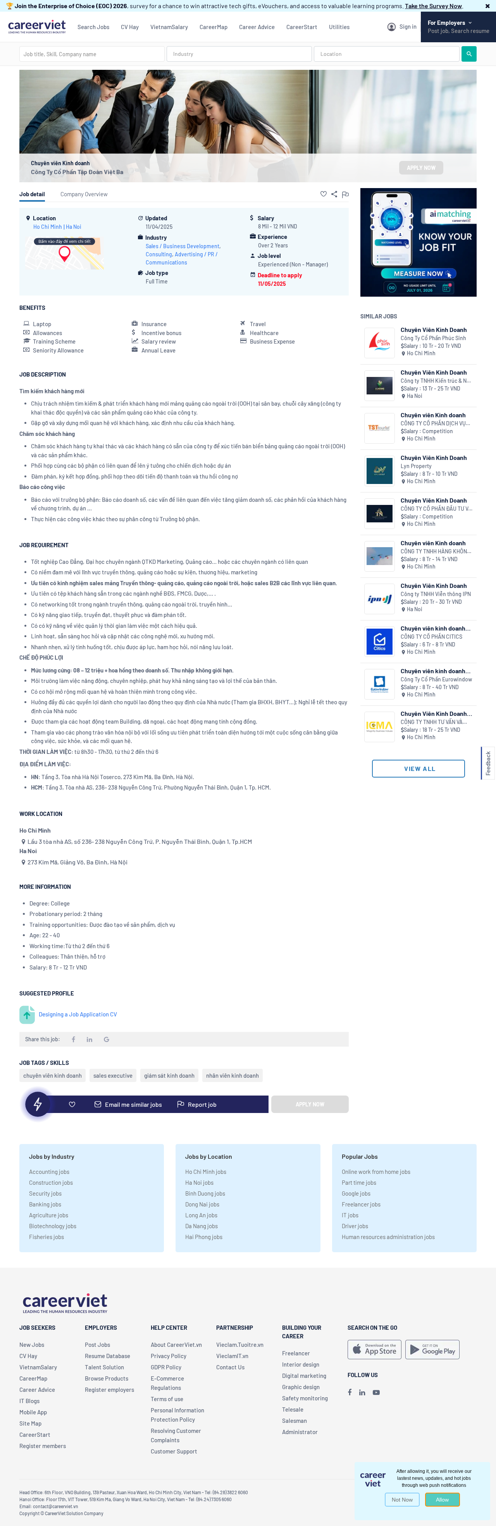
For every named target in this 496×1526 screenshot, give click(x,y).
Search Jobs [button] (93, 26)
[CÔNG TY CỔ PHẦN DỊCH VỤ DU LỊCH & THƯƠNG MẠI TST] (379, 428)
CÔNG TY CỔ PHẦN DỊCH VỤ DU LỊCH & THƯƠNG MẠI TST (434, 423)
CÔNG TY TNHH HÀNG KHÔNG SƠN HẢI (435, 551)
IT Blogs (29, 1400)
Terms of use (167, 1398)
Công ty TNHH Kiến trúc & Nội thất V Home (436, 381)
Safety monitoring (305, 1398)
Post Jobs (97, 1344)
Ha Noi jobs (199, 1182)
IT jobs (350, 1214)
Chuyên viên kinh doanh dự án (433, 670)
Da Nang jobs (201, 1225)
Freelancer (296, 1353)
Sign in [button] (408, 26)
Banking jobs (45, 1204)
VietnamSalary (169, 26)
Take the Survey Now (433, 5)
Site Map (30, 1423)
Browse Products (106, 1378)
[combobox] (92, 54)
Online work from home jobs (376, 1171)
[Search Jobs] (469, 54)
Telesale (292, 1409)
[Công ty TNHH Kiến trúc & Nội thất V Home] (379, 386)
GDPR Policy (166, 1367)
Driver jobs (355, 1225)
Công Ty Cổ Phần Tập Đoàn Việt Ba (77, 171)
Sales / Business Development (182, 246)
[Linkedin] (362, 1392)
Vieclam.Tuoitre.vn (240, 1344)
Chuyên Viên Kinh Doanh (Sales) (434, 713)
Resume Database (107, 1355)
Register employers (109, 1389)
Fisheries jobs (46, 1236)
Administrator (300, 1431)
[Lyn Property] (379, 471)
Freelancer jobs (361, 1204)
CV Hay (130, 26)
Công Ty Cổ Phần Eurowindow (436, 679)
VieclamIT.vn (232, 1355)
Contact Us (230, 1367)
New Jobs (31, 1344)
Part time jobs (359, 1182)
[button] (487, 5)
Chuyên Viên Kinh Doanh (434, 329)
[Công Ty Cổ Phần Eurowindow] (379, 684)
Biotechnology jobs (52, 1225)
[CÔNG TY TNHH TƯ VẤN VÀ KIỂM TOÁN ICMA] (379, 727)
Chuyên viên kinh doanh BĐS (433, 628)
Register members (42, 1445)
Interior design (300, 1364)
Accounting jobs (49, 1171)
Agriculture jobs (48, 1214)
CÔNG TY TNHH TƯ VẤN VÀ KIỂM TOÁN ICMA (432, 722)
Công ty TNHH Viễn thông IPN (436, 594)
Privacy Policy (168, 1355)
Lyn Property (416, 466)
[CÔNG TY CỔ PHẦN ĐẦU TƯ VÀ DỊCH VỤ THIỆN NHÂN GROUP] (379, 514)
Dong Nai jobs (202, 1204)
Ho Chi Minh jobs (205, 1171)
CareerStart (301, 26)
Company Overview (84, 193)
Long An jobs (201, 1214)
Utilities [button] (339, 26)
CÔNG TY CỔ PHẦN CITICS (431, 636)
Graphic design (301, 1386)
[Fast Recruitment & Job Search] (37, 25)
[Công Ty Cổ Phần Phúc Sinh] (379, 343)
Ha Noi (73, 226)
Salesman (294, 1420)
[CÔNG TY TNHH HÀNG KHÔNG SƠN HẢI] (379, 556)
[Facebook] (349, 1392)
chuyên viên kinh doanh (52, 1075)
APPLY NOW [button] (421, 167)
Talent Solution (104, 1367)
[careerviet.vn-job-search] (374, 1349)
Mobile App (33, 1411)
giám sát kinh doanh (169, 1075)
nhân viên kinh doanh (232, 1075)
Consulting (159, 254)
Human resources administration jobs (388, 1236)
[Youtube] (376, 1392)
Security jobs (45, 1193)
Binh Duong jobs (205, 1193)
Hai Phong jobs (203, 1236)
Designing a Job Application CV (78, 1014)
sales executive (113, 1075)
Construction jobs (51, 1182)
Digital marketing (304, 1375)
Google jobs (356, 1193)
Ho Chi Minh (47, 226)
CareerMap (213, 26)
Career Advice (257, 26)
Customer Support (174, 1451)
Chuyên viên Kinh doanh (433, 414)
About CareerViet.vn (176, 1344)
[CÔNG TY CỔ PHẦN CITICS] (379, 642)
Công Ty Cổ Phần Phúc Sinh (433, 338)
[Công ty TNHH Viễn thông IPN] (379, 599)
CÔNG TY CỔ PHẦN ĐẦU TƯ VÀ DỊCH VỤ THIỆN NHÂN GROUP (436, 509)
